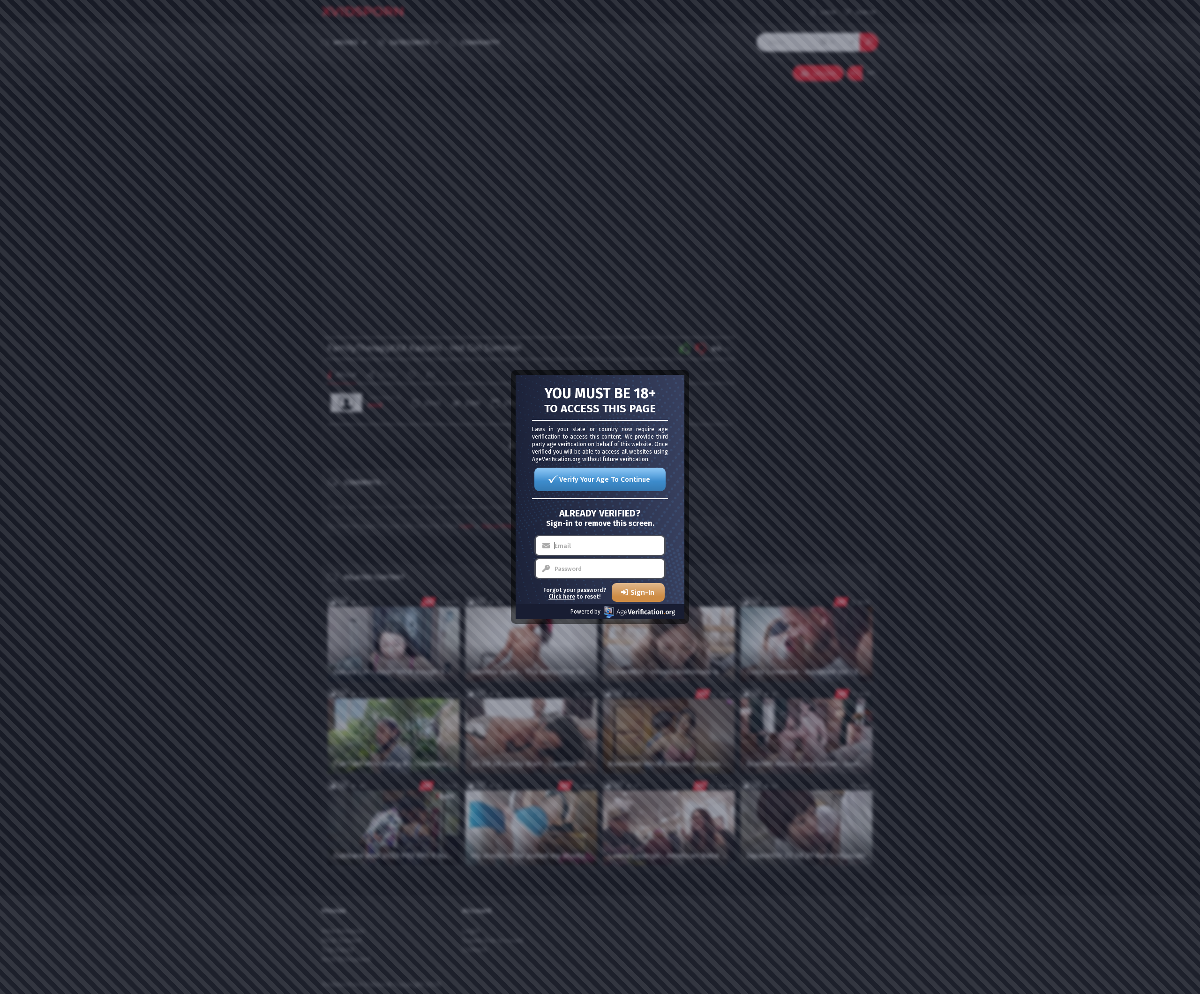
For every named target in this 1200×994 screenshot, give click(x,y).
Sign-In (642, 592)
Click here (561, 596)
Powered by (585, 611)
